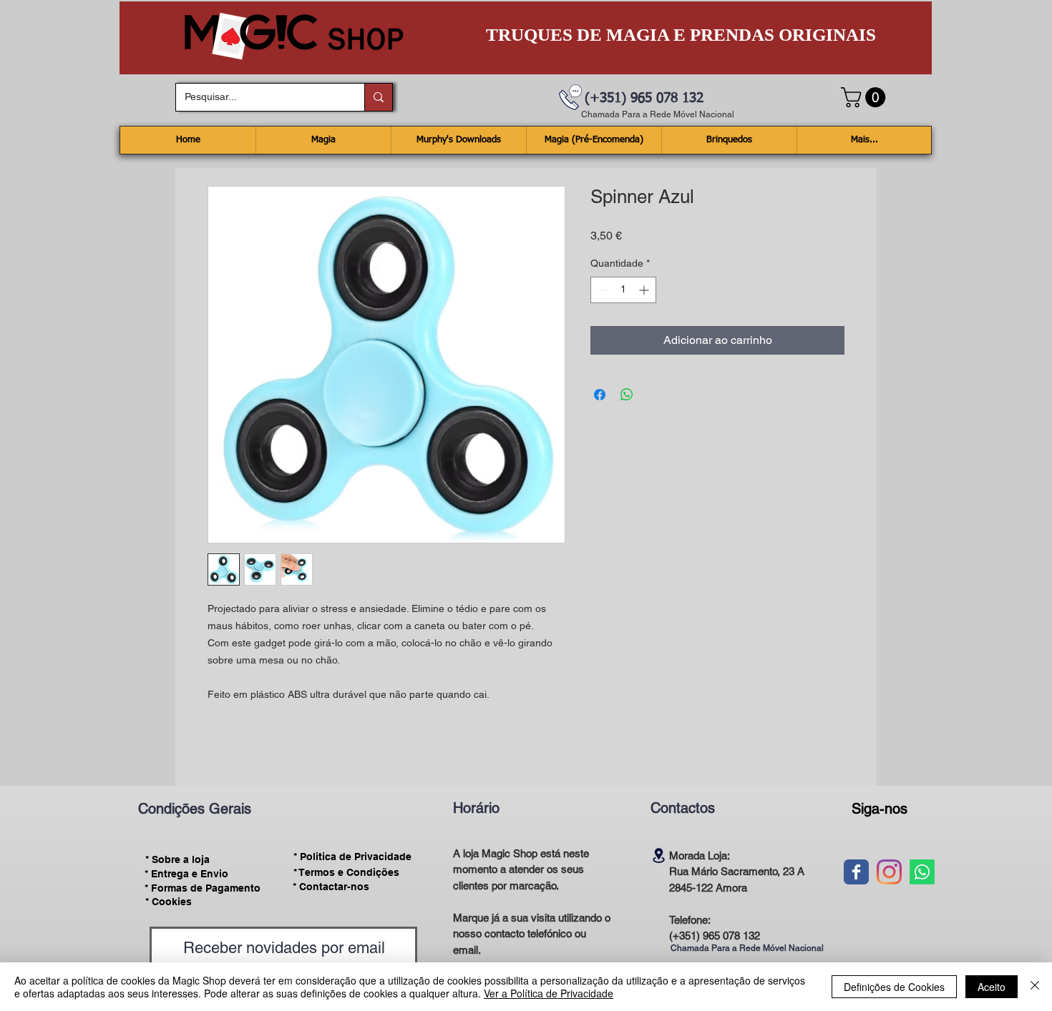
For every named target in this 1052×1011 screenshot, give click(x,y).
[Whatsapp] (922, 871)
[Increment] (645, 289)
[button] (865, 97)
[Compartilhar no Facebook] (599, 394)
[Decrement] (601, 289)
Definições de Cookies (894, 987)
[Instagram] (889, 871)
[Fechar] (1034, 987)
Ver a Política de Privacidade (548, 993)
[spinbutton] (623, 289)
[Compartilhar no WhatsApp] (626, 394)
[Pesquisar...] (378, 97)
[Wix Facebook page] (856, 871)
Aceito (991, 987)
